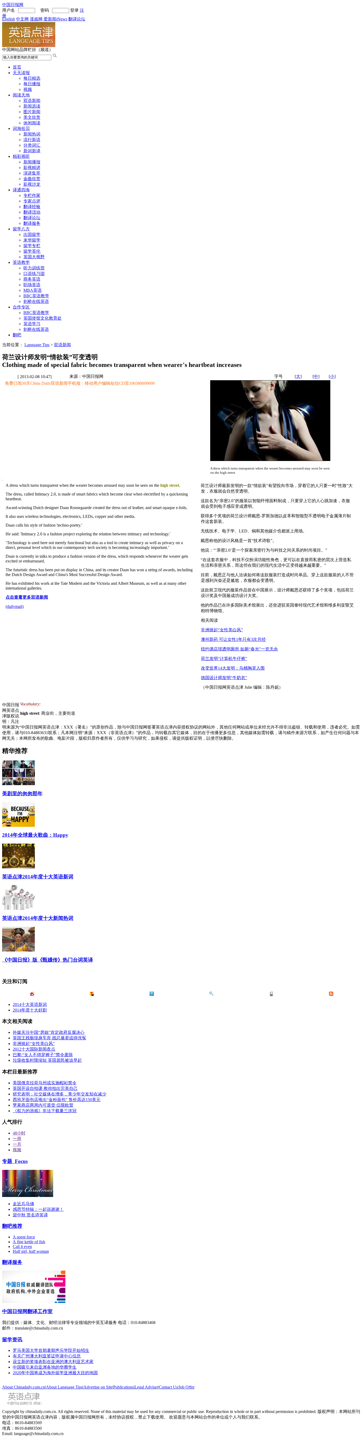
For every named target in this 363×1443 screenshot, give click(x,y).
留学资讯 (12, 1339)
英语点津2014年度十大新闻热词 (37, 918)
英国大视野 (34, 257)
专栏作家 (31, 195)
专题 (15, 1161)
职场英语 (31, 284)
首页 (17, 67)
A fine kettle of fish (29, 1241)
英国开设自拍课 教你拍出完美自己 (45, 1088)
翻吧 (17, 335)
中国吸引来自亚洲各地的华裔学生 (45, 1367)
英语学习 (31, 323)
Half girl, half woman (31, 1251)
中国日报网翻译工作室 (27, 1311)
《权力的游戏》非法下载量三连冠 (45, 1110)
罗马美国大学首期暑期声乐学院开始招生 (51, 1350)
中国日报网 (12, 4)
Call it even (22, 1246)
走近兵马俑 (23, 1203)
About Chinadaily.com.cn (23, 1387)
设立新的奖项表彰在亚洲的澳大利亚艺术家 (53, 1361)
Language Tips (36, 344)
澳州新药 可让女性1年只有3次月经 (233, 639)
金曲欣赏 (31, 178)
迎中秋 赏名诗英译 (30, 1215)
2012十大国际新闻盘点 (34, 1049)
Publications (123, 1387)
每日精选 (31, 78)
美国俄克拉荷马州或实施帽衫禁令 (45, 1083)
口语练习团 (34, 273)
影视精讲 (31, 167)
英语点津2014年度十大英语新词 (37, 876)
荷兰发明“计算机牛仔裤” (224, 658)
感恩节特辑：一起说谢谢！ (38, 1209)
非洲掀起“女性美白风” (222, 630)
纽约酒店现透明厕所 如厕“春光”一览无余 (239, 649)
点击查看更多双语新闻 (27, 597)
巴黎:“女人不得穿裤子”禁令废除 (43, 1054)
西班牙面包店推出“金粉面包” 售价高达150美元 (56, 1099)
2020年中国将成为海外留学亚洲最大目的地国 (55, 1372)
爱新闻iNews (55, 19)
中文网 (22, 19)
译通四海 (21, 190)
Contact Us (168, 1387)
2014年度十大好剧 (30, 1010)
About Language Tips (64, 1387)
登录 (74, 10)
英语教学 (21, 262)
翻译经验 (31, 206)
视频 (27, 89)
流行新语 (31, 139)
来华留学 (31, 240)
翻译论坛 (76, 19)
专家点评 (31, 201)
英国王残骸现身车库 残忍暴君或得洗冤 (49, 1038)
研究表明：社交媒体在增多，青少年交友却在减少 (59, 1094)
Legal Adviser (146, 1387)
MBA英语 (32, 290)
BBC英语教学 (36, 296)
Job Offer (187, 1387)
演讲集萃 (31, 173)
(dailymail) (15, 606)
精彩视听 (21, 156)
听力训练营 (34, 268)
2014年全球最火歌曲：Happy (35, 835)
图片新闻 (31, 111)
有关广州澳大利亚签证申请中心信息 (47, 1356)
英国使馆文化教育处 (42, 318)
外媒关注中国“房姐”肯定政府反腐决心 (49, 1032)
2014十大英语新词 (30, 1004)
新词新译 (31, 151)
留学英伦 (31, 251)
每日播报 (31, 84)
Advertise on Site (97, 1387)
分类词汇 (31, 145)
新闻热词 (31, 134)
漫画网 (36, 19)
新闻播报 (31, 162)
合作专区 (21, 307)
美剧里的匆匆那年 (22, 793)
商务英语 (31, 279)
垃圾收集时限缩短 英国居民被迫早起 (47, 1060)
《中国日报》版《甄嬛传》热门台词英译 (47, 960)
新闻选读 (31, 106)
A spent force (24, 1237)
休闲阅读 (31, 123)
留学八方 (21, 229)
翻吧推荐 (12, 1226)
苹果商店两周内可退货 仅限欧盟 (43, 1105)
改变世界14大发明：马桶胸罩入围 (233, 668)
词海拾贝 (21, 128)
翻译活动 (31, 212)
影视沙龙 (31, 184)
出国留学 (31, 234)
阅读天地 (21, 95)
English (8, 19)
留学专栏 (31, 245)
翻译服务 (31, 223)
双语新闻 (31, 100)
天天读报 (21, 72)
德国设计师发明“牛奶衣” (224, 677)
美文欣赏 (31, 117)
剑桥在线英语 (36, 301)
